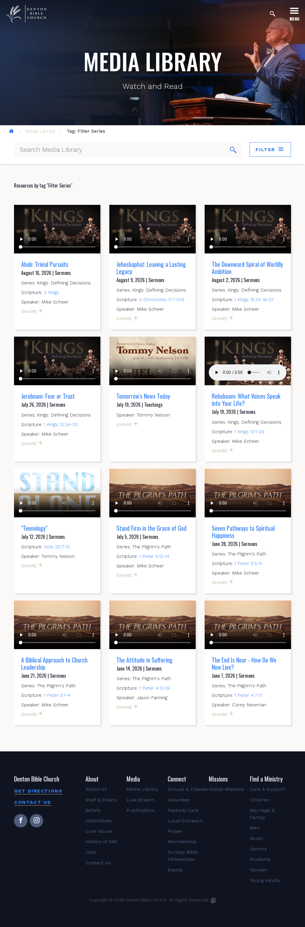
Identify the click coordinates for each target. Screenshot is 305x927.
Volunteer (179, 800)
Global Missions (226, 789)
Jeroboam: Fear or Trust (48, 395)
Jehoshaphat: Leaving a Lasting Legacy (151, 268)
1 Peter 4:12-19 (154, 688)
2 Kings (51, 292)
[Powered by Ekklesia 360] (213, 900)
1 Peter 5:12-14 (154, 556)
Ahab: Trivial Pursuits (44, 264)
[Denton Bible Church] (26, 14)
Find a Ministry (266, 778)
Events (175, 870)
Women (258, 870)
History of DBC (101, 841)
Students (260, 859)
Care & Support (267, 789)
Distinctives (98, 821)
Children (260, 800)
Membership (182, 841)
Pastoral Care (183, 810)
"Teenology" (34, 528)
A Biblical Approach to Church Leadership (54, 663)
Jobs (90, 852)
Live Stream (140, 800)
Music (257, 838)
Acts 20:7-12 (57, 547)
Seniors (258, 849)
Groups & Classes (188, 789)
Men (255, 828)
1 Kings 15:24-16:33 (253, 299)
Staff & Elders (101, 800)
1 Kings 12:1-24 (249, 431)
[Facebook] (20, 820)
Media (133, 778)
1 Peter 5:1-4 (57, 695)
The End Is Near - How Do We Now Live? (244, 663)
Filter (266, 149)
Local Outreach (185, 821)
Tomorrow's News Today (143, 395)
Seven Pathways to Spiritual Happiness (243, 532)
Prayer (175, 831)
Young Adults (265, 880)
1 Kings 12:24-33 (61, 424)
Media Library (40, 131)
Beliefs (93, 810)
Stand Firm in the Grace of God (151, 528)
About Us (96, 789)
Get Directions (38, 791)
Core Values (99, 831)
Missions (218, 778)
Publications (141, 810)
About (92, 778)
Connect (177, 778)
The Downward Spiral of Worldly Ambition (247, 268)
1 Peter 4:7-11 (248, 695)
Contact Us (32, 802)
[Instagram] (36, 820)
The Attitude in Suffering (144, 659)
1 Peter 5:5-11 (248, 563)
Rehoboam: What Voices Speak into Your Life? (246, 399)
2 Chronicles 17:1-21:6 (161, 299)
